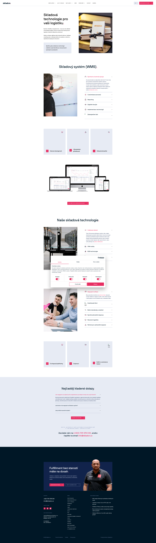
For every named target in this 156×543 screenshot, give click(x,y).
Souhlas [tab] (59, 262)
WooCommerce (49, 358)
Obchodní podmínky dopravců (74, 516)
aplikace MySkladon (98, 241)
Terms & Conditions (59, 537)
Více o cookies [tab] (96, 261)
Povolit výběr (78, 284)
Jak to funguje (70, 501)
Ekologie (69, 523)
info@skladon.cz (49, 501)
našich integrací (104, 361)
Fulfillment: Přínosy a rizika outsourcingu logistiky (102, 506)
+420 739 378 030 (49, 498)
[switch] (71, 279)
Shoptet (57, 356)
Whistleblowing (71, 525)
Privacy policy (72, 537)
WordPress (48, 359)
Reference (69, 503)
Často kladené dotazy (72, 484)
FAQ (68, 512)
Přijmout (95, 284)
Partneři (69, 514)
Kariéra (69, 521)
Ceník (68, 507)
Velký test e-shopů (71, 527)
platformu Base (102, 295)
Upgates (54, 358)
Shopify (60, 356)
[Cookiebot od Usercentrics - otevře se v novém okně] (98, 258)
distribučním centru (93, 89)
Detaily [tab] (78, 261)
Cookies (66, 537)
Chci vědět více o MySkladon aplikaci (76, 203)
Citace (68, 505)
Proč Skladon (70, 498)
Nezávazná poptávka (55, 484)
